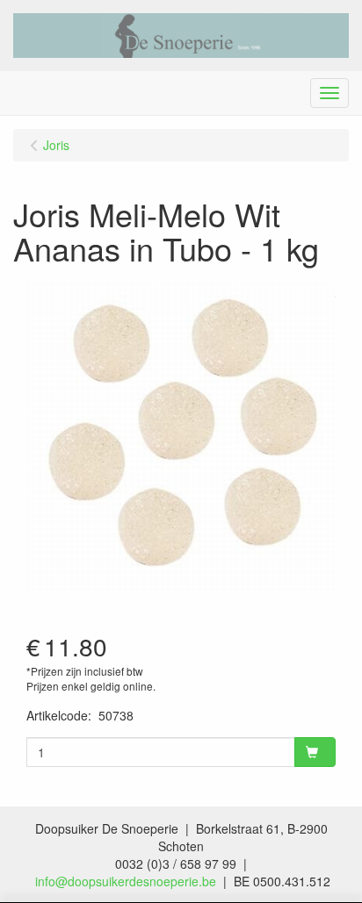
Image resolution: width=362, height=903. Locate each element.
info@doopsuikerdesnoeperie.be (125, 881)
